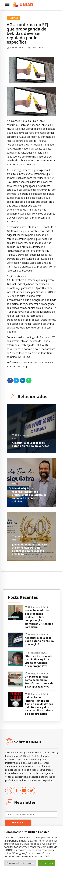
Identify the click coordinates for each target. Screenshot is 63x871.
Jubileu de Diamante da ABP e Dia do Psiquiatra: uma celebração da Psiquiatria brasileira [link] (30, 549)
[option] (31, 70)
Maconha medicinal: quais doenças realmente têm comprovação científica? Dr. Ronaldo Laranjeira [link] (39, 619)
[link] (23, 4)
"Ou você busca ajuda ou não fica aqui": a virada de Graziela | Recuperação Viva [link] (38, 661)
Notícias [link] (13, 18)
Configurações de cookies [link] (20, 863)
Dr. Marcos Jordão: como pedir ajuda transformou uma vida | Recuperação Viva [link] (39, 681)
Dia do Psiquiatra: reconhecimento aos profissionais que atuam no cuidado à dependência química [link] (29, 495)
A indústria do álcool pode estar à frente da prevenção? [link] (30, 444)
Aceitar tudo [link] (46, 863)
